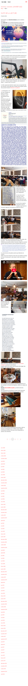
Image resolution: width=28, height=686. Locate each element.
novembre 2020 (4, 542)
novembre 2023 (4, 458)
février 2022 (3, 504)
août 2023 (3, 461)
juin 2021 (2, 523)
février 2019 (3, 596)
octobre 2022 (3, 485)
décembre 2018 (4, 601)
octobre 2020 (3, 544)
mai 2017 (2, 649)
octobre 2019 (3, 577)
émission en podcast (15, 87)
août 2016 (3, 674)
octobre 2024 (3, 455)
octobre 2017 (3, 636)
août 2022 (3, 490)
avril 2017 (3, 652)
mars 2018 (3, 622)
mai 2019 (2, 587)
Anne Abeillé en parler (10, 387)
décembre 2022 (4, 480)
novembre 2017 (4, 633)
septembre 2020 (4, 547)
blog (2, 8)
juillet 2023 (3, 463)
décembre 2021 (4, 509)
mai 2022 (2, 496)
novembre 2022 (4, 482)
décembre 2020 (4, 539)
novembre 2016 (4, 666)
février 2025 (3, 453)
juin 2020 (2, 555)
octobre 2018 (3, 606)
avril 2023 (3, 472)
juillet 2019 (3, 582)
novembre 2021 (4, 512)
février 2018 (3, 625)
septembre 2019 (4, 579)
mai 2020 (2, 558)
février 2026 (3, 450)
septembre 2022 (4, 488)
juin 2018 (2, 614)
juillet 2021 (3, 520)
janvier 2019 (3, 598)
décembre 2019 (4, 571)
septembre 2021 (4, 517)
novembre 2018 (4, 604)
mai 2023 (2, 469)
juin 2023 (2, 466)
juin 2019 (2, 585)
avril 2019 (3, 590)
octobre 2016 (3, 668)
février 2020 (3, 566)
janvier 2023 (3, 477)
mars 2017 (3, 655)
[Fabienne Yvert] (6, 2)
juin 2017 (2, 647)
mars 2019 (3, 593)
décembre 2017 (4, 631)
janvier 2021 (3, 536)
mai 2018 (2, 617)
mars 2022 (3, 501)
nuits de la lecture (9, 13)
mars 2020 (3, 563)
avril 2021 (3, 528)
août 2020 (3, 550)
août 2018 (3, 612)
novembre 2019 (4, 574)
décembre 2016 (4, 663)
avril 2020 (3, 560)
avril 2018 (3, 620)
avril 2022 (3, 499)
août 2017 (3, 641)
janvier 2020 (3, 569)
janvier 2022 (3, 507)
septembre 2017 (4, 639)
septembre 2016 (4, 671)
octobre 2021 (3, 515)
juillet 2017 (3, 644)
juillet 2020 (3, 552)
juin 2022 (2, 493)
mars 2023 (3, 474)
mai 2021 (2, 525)
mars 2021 (3, 531)
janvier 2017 (3, 660)
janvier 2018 (3, 628)
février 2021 (3, 534)
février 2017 (3, 658)
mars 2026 (3, 447)
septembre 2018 (4, 609)
